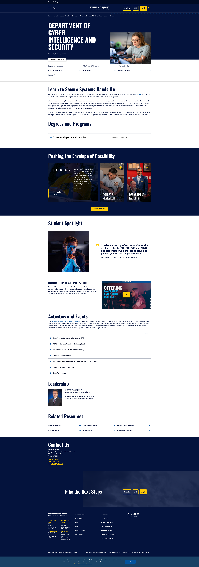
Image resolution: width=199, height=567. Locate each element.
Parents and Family (80, 514)
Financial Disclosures (106, 526)
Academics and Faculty (61, 16)
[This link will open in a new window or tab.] (128, 514)
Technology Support (144, 552)
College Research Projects (125, 425)
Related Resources (124, 70)
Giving (76, 526)
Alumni (76, 522)
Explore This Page (56, 59)
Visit (135, 8)
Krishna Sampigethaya (74, 390)
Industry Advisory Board (125, 430)
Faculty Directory (79, 518)
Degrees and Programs (55, 66)
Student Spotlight (124, 66)
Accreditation (87, 430)
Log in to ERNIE (133, 517)
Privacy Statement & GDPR (114, 552)
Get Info (127, 8)
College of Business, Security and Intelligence (65, 321)
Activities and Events (55, 70)
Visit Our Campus (99, 209)
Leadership (86, 70)
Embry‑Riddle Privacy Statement (83, 564)
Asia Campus (64, 531)
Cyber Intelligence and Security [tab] (90, 137)
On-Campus (56, 2)
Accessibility (88, 552)
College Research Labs (90, 425)
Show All (146, 334)
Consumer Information (107, 522)
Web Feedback (134, 552)
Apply (143, 492)
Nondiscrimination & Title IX (99, 552)
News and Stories (105, 514)
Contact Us (51, 75)
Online (49, 2)
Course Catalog (79, 534)
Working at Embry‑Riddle (107, 534)
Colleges (75, 16)
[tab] (99, 338)
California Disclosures (107, 538)
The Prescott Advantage (91, 66)
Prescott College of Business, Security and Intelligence (97, 16)
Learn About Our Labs (60, 193)
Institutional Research (106, 530)
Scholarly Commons (80, 530)
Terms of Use (125, 552)
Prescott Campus (53, 430)
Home (50, 16)
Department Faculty (54, 425)
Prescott (138, 94)
